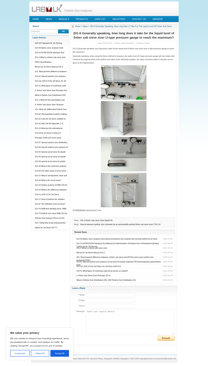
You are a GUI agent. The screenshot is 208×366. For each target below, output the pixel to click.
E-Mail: (81, 300)
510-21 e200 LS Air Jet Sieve (47, 194)
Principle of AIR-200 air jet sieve (48, 138)
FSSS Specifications (43, 62)
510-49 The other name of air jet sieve (50, 171)
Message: (80, 311)
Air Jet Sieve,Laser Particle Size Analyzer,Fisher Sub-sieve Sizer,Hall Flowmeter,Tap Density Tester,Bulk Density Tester (47, 8)
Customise (20, 353)
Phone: (82, 306)
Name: (81, 295)
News (85, 26)
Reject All (40, 353)
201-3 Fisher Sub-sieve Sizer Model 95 (96, 220)
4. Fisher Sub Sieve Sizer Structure (49, 105)
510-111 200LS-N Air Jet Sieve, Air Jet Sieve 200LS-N (98, 266)
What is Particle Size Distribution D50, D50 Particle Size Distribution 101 (106, 280)
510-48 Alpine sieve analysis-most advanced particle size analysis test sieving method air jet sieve (116, 239)
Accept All (59, 353)
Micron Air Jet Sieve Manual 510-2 (49, 67)
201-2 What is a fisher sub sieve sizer (50, 57)
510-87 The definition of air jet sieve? (50, 204)
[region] (39, 344)
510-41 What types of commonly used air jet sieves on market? (102, 271)
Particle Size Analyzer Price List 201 (50, 218)
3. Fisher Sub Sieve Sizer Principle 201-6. (93, 275)
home (77, 26)
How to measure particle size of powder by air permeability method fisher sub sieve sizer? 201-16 (120, 224)
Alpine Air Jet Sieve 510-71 (46, 228)
